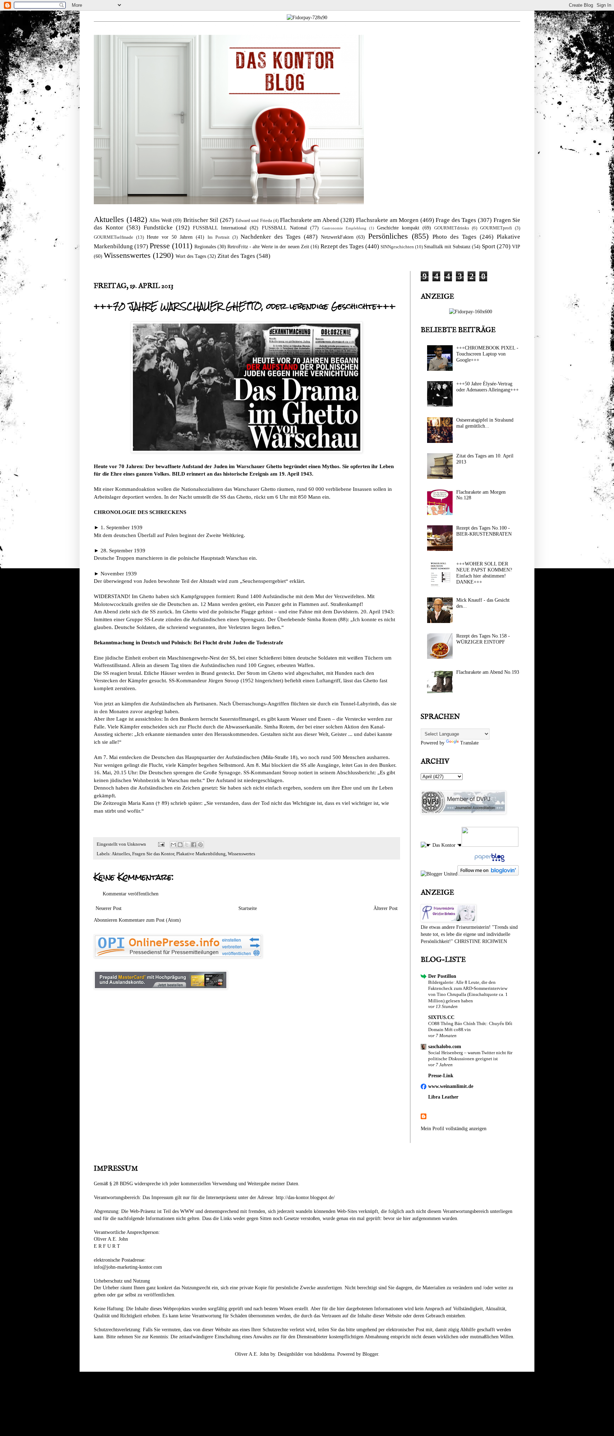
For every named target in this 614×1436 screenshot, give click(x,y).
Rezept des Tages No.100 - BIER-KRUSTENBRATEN (484, 531)
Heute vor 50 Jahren (170, 237)
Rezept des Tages (342, 246)
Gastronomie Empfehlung (344, 228)
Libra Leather (443, 1097)
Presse (160, 245)
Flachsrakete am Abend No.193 (487, 672)
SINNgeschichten (397, 246)
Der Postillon (442, 976)
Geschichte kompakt (398, 228)
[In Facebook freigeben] (193, 844)
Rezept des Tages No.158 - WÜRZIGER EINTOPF (483, 639)
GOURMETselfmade (113, 237)
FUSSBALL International (220, 228)
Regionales (205, 246)
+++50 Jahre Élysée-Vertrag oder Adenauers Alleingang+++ (487, 386)
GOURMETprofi (496, 228)
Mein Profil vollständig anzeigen (453, 1128)
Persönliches (388, 236)
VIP (516, 246)
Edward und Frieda (254, 220)
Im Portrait (219, 237)
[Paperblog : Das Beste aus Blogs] (488, 862)
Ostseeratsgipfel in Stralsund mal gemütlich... (484, 423)
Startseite (247, 908)
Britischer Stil (201, 220)
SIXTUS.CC (441, 1017)
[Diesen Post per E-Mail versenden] (173, 844)
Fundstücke (158, 227)
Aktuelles (109, 219)
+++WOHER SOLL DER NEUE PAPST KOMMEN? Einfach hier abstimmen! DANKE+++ (484, 572)
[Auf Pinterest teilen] (200, 844)
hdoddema (324, 1354)
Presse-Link (440, 1075)
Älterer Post (385, 908)
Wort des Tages (191, 256)
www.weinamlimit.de (450, 1086)
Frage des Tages (456, 220)
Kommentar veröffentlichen (130, 893)
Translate (469, 743)
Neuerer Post (109, 908)
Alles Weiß (160, 220)
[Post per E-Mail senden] (161, 844)
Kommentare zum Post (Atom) (150, 920)
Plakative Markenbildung (201, 853)
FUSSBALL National (284, 228)
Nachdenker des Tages (271, 236)
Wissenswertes (127, 255)
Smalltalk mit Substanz (447, 246)
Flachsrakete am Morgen (387, 220)
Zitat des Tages (236, 256)
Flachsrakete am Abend (309, 220)
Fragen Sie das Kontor (153, 853)
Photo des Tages (454, 236)
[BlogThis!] (180, 844)
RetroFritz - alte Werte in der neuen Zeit (268, 246)
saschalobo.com (444, 1046)
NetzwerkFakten (337, 237)
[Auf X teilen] (186, 844)
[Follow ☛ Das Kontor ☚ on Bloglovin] (488, 874)
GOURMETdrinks (451, 228)
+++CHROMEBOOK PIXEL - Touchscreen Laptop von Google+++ (487, 354)
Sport (488, 246)
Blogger (370, 1354)
